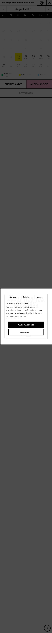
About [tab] (39, 297)
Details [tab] (26, 297)
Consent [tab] (12, 297)
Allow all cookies (26, 325)
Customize (24, 332)
